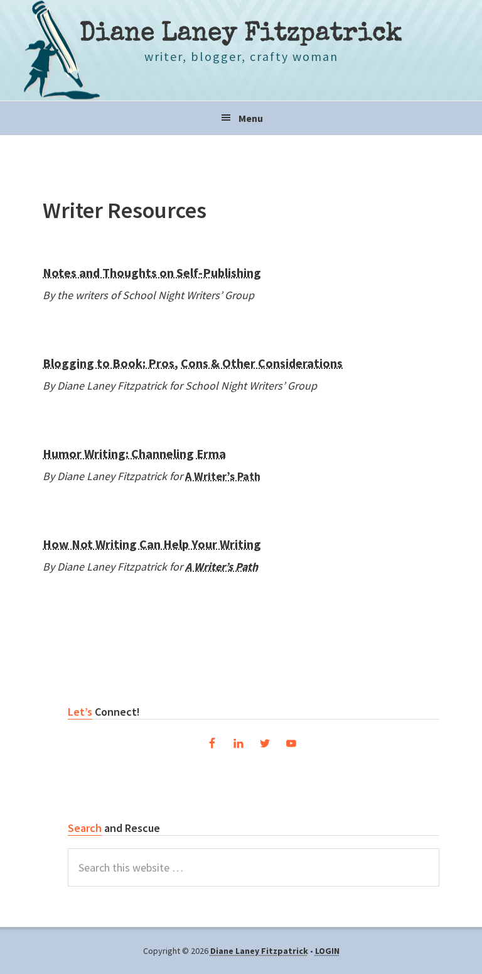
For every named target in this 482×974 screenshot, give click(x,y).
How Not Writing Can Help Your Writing (152, 544)
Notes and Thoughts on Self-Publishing (152, 272)
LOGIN (327, 950)
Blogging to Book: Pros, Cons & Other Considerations (193, 363)
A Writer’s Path (222, 476)
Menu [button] (250, 118)
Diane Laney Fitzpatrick (241, 34)
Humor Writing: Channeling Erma (134, 453)
